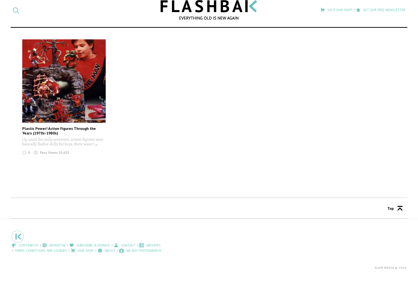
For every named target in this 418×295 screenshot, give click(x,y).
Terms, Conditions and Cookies (40, 250)
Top (390, 208)
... (95, 144)
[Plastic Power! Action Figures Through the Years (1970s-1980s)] (64, 81)
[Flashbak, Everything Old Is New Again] (209, 10)
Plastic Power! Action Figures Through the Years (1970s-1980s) (59, 130)
